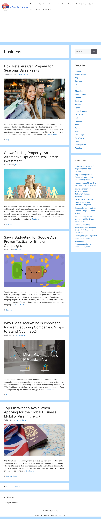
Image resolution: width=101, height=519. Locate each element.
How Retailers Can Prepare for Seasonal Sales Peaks (28, 68)
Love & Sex (79, 114)
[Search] (94, 51)
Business (33, 4)
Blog (7, 140)
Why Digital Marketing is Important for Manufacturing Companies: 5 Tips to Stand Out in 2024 (34, 327)
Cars (31, 10)
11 (12, 486)
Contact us (47, 10)
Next (17, 486)
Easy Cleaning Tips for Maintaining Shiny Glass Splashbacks (84, 219)
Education (42, 4)
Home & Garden (81, 111)
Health (70, 4)
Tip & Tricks (79, 138)
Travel (38, 10)
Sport (91, 4)
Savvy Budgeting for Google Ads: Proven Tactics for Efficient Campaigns (31, 241)
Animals (78, 71)
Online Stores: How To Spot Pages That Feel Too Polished (86, 168)
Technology (79, 135)
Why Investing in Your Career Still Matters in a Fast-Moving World (84, 177)
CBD (76, 88)
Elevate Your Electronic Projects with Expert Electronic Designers (84, 202)
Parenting (78, 121)
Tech (63, 4)
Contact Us (38, 515)
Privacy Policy (62, 515)
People (77, 125)
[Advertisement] (50, 28)
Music (77, 118)
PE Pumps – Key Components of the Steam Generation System (85, 244)
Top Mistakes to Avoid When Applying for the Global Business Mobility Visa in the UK (30, 412)
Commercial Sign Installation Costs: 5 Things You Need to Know (86, 210)
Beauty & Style (81, 4)
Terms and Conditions (50, 515)
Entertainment (54, 4)
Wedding (78, 148)
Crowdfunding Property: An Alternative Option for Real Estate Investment (31, 157)
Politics (77, 128)
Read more (52, 134)
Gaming (78, 104)
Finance (78, 98)
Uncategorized (80, 145)
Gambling (78, 101)
